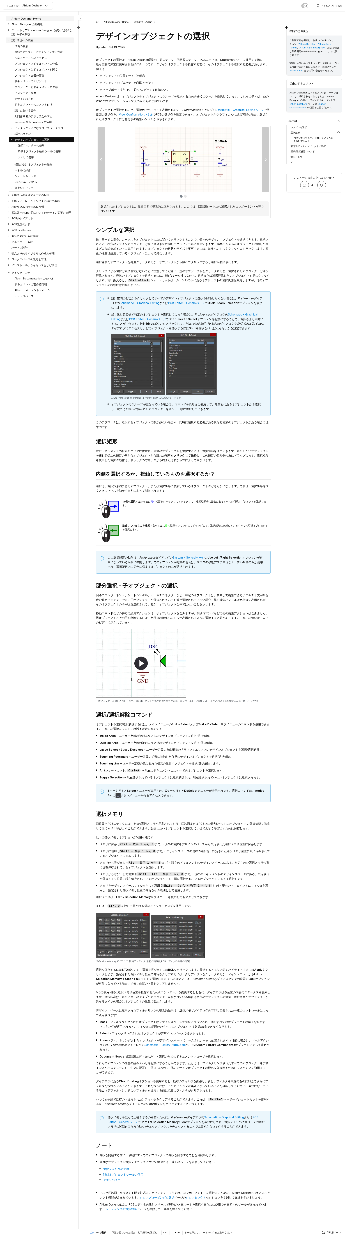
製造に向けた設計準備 (25, 236)
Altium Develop (307, 44)
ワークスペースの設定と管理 (29, 259)
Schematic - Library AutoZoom (165, 1045)
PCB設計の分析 (21, 224)
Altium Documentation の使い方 (34, 278)
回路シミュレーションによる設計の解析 (36, 201)
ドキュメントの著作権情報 (31, 284)
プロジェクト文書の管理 (29, 75)
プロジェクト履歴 (25, 93)
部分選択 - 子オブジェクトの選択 (308, 146)
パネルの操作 (23, 170)
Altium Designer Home (116, 21)
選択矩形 (295, 132)
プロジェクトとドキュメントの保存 (36, 87)
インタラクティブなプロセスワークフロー (40, 128)
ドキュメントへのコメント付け (33, 104)
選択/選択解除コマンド (303, 151)
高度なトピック (24, 188)
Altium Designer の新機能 (27, 24)
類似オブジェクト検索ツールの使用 (39, 151)
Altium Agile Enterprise (312, 47)
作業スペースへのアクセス (31, 58)
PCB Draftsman (21, 230)
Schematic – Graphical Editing (235, 110)
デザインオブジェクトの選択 (32, 139)
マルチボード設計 (22, 242)
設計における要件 (25, 110)
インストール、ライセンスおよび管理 (34, 265)
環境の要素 (21, 46)
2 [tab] (185, 196)
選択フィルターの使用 (31, 145)
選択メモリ (296, 156)
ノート (294, 162)
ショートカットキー (27, 176)
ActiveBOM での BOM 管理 (28, 207)
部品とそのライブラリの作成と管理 (33, 253)
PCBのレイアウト (22, 218)
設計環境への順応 (143, 21)
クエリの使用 (111, 1180)
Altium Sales (296, 70)
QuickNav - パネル (26, 182)
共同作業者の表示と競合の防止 (33, 116)
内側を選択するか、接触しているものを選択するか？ (313, 139)
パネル (148, 114)
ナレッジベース (24, 296)
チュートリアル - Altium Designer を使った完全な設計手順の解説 (42, 32)
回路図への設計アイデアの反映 (30, 195)
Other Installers (298, 103)
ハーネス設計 (20, 247)
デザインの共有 (24, 98)
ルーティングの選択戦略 (121, 1209)
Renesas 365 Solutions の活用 (33, 122)
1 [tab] (181, 196)
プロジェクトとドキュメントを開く (36, 69)
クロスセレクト (196, 1197)
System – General (184, 557)
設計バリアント (24, 134)
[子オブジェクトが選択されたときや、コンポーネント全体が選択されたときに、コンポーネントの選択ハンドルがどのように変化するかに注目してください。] (141, 663)
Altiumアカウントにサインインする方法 (39, 52)
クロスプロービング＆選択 (157, 1197)
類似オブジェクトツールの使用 (123, 1174)
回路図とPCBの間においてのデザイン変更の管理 (41, 212)
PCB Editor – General (182, 303)
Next (265, 159)
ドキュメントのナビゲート (31, 81)
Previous (101, 159)
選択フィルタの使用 (116, 1169)
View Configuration (131, 114)
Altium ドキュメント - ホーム (32, 290)
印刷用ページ (334, 1232)
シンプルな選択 (299, 127)
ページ (259, 110)
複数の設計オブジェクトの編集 (33, 164)
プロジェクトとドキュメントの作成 (36, 63)
